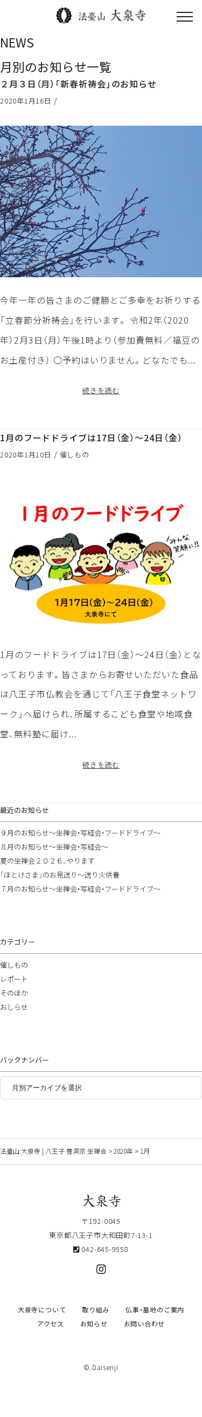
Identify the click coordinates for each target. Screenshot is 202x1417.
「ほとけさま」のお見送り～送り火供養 (60, 875)
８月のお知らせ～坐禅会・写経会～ (54, 846)
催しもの (74, 454)
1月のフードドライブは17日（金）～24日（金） (91, 437)
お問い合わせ (144, 1324)
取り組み (95, 1310)
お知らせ (94, 1324)
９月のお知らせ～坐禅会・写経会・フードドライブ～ (80, 832)
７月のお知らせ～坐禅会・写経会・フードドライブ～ (80, 889)
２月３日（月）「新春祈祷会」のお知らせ (78, 83)
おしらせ (14, 1007)
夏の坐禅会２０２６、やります (47, 860)
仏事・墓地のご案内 (155, 1310)
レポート (14, 979)
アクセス (50, 1324)
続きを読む (101, 390)
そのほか (14, 993)
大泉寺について (42, 1310)
